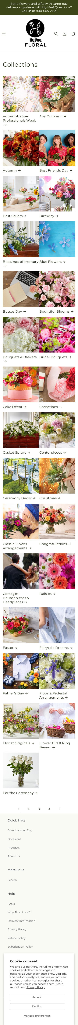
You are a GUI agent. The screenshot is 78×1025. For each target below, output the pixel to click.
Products (14, 847)
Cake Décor (13, 407)
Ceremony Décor (17, 498)
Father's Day (13, 693)
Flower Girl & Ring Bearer (54, 745)
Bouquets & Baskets (20, 357)
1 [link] (18, 809)
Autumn (10, 170)
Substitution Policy (20, 946)
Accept (37, 997)
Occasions (14, 839)
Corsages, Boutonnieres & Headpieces (16, 598)
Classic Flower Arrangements (15, 546)
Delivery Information (21, 921)
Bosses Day (12, 311)
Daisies (45, 594)
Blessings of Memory (20, 262)
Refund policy (17, 938)
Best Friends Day (53, 170)
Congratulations (53, 544)
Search (12, 880)
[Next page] (59, 809)
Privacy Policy (36, 987)
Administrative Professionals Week (19, 118)
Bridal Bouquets (53, 357)
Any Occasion (50, 116)
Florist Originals (16, 743)
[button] (56, 34)
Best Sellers (13, 216)
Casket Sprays (14, 452)
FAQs (11, 904)
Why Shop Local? (19, 912)
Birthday (46, 216)
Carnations (48, 407)
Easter (8, 648)
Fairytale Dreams (54, 648)
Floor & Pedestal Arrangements (53, 695)
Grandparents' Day (20, 830)
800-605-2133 (46, 11)
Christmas (48, 498)
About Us (14, 856)
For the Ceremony (18, 793)
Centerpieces (50, 452)
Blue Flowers (50, 262)
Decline (37, 1006)
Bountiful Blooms (54, 311)
